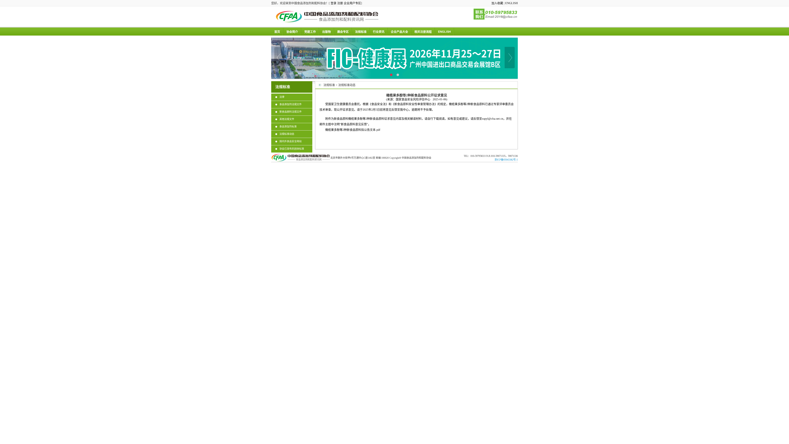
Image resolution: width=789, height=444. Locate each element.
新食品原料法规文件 (290, 111)
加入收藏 (497, 3)
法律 (281, 97)
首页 (277, 31)
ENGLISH (511, 3)
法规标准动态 (286, 134)
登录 (333, 3)
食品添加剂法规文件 (290, 104)
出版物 (326, 31)
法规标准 (361, 31)
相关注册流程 (423, 31)
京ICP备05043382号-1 (506, 159)
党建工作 (310, 31)
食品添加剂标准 (288, 126)
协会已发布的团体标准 (291, 148)
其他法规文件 (286, 119)
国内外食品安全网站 (290, 141)
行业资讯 (378, 31)
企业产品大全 (399, 31)
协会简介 (292, 31)
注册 (340, 3)
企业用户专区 (352, 3)
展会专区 (343, 31)
